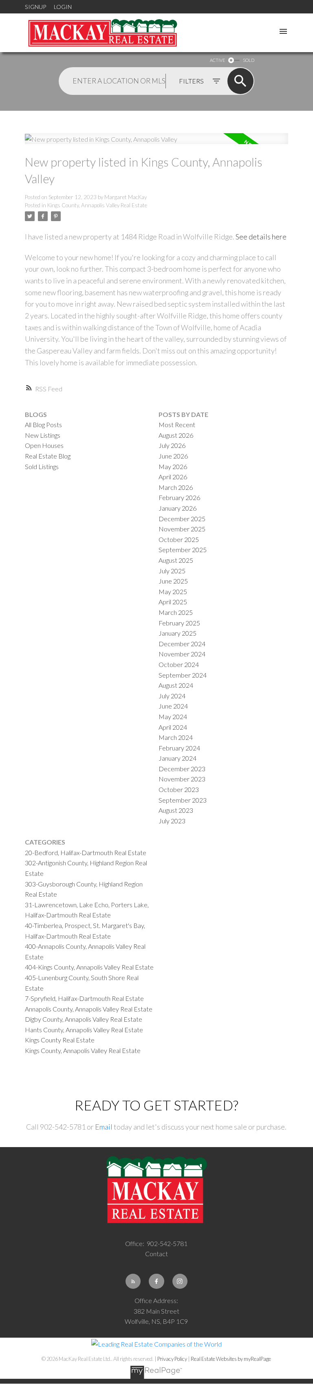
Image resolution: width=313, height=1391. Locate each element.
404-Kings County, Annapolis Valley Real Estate (89, 967)
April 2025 (173, 602)
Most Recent (177, 424)
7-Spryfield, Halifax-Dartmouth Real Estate (84, 998)
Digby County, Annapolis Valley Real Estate (83, 1019)
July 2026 (172, 445)
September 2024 (183, 675)
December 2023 (182, 768)
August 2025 (176, 560)
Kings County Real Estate (60, 1040)
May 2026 (173, 466)
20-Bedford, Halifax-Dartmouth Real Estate (85, 852)
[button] (133, 1281)
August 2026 (176, 435)
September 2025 (183, 549)
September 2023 (183, 800)
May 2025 (173, 591)
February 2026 (179, 497)
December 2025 (182, 518)
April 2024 (173, 727)
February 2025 (179, 623)
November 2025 (182, 529)
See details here (261, 236)
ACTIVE (217, 60)
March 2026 (176, 487)
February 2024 (179, 748)
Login (63, 6)
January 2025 (177, 633)
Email (103, 1126)
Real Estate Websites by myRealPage (231, 1359)
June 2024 (173, 706)
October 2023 (179, 789)
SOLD (248, 60)
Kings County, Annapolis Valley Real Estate (97, 205)
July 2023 (172, 821)
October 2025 (179, 539)
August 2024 (176, 685)
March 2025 (176, 612)
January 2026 (177, 508)
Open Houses (44, 445)
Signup (35, 6)
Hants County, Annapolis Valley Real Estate (84, 1029)
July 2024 (172, 696)
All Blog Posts (43, 424)
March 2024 (176, 737)
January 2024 (177, 758)
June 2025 (173, 581)
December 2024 (182, 643)
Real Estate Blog (48, 456)
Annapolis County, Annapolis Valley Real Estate (88, 1009)
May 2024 (173, 716)
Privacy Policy (172, 1359)
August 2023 (176, 810)
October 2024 (179, 664)
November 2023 (182, 779)
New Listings (42, 435)
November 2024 (182, 654)
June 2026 (173, 456)
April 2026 (173, 476)
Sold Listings (42, 466)
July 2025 (172, 571)
